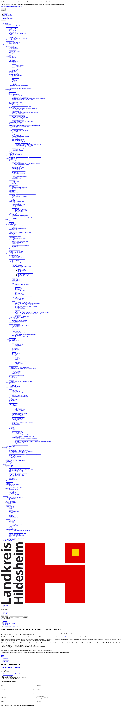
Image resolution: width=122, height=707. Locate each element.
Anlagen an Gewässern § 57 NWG (20, 445)
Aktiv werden (15, 343)
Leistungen (5, 44)
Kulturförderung (12, 92)
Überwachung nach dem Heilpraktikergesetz (22, 101)
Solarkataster (12, 426)
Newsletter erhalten (19, 363)
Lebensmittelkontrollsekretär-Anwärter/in (18, 452)
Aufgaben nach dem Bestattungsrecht (20, 95)
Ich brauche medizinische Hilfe (24, 274)
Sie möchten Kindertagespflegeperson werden (25, 211)
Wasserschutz (12, 428)
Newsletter (14, 354)
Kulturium (11, 222)
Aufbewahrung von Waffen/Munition (23, 302)
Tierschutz (14, 327)
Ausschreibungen (10, 41)
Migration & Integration (11, 224)
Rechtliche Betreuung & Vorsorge (16, 375)
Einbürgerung (12, 233)
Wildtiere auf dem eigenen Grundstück (23, 296)
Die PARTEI (12, 478)
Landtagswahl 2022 (13, 493)
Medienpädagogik (16, 69)
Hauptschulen (15, 81)
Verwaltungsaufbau (13, 517)
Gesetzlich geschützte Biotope (18, 417)
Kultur (7, 219)
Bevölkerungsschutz (13, 255)
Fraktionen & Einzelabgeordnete (13, 466)
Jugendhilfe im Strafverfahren (18, 169)
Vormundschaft (12, 190)
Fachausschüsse (9, 465)
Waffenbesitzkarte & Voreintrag (22, 316)
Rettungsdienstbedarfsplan (18, 257)
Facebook (5, 607)
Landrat (10, 515)
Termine (16, 359)
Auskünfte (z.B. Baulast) (14, 51)
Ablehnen (3, 9)
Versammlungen (12, 338)
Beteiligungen (12, 508)
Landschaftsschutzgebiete (17, 420)
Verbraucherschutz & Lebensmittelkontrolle (18, 336)
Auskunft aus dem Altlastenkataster (20, 395)
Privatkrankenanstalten (17, 265)
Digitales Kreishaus (7, 540)
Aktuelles (5, 23)
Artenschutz (14, 405)
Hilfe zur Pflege (12, 239)
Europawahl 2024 (13, 492)
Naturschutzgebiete (16, 424)
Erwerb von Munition (19, 307)
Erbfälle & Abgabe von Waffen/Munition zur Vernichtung (27, 303)
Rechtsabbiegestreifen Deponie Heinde (17, 33)
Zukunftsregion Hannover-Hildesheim (17, 538)
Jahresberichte (12, 512)
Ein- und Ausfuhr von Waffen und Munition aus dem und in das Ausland (31, 304)
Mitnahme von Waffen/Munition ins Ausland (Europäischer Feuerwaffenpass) (32, 312)
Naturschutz (11, 404)
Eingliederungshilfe (13, 366)
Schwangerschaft (15, 181)
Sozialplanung (12, 376)
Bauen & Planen (10, 46)
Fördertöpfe (8, 89)
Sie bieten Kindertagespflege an (22, 210)
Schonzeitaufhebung (19, 294)
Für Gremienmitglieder (14, 485)
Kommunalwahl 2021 (14, 494)
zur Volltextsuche (7, 14)
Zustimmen (3, 10)
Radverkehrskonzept (16, 522)
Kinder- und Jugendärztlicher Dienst (17, 115)
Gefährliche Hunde (16, 331)
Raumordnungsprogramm (14, 534)
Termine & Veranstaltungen (12, 39)
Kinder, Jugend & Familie (12, 158)
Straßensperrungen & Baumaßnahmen (14, 25)
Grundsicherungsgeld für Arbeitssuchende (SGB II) (20, 381)
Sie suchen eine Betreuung (21, 209)
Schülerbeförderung (13, 72)
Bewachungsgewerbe (16, 262)
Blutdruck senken (16, 132)
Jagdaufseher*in (18, 293)
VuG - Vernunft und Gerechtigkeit (16, 475)
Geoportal (8, 503)
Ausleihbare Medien (19, 65)
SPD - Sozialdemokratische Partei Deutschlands (19, 468)
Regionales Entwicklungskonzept (16, 535)
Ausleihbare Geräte (19, 66)
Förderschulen (15, 76)
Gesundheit (8, 93)
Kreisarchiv (11, 223)
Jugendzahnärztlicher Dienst (15, 122)
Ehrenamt (11, 341)
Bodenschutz (12, 394)
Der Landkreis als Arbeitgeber (13, 459)
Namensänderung (16, 197)
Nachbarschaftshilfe (16, 353)
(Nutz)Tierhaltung (16, 326)
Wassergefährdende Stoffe (18, 432)
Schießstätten (18, 315)
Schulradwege (15, 525)
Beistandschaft (15, 195)
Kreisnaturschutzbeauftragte (18, 418)
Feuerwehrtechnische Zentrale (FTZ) (17, 259)
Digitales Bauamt (13, 47)
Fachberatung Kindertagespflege (22, 164)
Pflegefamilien (12, 200)
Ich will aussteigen (22, 271)
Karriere (5, 447)
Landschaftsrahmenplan (17, 419)
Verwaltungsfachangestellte (15, 456)
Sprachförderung (13, 214)
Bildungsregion (12, 57)
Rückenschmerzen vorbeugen (18, 148)
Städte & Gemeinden (11, 539)
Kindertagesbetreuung (14, 202)
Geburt (13, 182)
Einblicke (17, 355)
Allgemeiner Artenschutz (20, 406)
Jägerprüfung (18, 287)
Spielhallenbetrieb (16, 279)
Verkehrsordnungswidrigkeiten (19, 321)
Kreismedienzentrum (13, 61)
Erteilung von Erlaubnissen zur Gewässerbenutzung (26, 440)
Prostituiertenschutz (19, 267)
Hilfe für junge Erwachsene (18, 167)
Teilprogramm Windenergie (15, 536)
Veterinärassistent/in (13, 457)
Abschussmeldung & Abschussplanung (23, 290)
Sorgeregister (15, 199)
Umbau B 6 (11, 34)
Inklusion (11, 369)
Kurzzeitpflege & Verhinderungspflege (20, 245)
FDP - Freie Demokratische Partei (16, 474)
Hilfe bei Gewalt (21, 269)
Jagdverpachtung (18, 288)
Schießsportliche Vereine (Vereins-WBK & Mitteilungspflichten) (29, 313)
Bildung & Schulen (10, 56)
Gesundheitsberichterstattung (15, 154)
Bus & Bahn (12, 520)
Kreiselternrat (12, 60)
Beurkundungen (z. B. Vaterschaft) (19, 196)
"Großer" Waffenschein (20, 308)
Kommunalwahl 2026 (14, 489)
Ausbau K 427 (12, 29)
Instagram (5, 605)
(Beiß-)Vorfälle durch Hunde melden (23, 332)
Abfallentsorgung (16, 391)
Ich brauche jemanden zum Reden (25, 273)
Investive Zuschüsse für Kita (18, 204)
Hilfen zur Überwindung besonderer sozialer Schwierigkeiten (22, 368)
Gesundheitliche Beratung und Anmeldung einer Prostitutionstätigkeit (24, 125)
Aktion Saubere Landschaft (18, 392)
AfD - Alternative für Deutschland (16, 471)
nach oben (3, 656)
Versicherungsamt (13, 377)
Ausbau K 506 (12, 30)
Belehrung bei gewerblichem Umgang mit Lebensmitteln (24, 108)
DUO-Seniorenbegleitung (15, 236)
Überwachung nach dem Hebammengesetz (21, 106)
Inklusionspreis (12, 498)
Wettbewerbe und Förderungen (22, 361)
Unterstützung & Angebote (18, 183)
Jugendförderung (13, 213)
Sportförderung (12, 90)
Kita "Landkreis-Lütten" (17, 205)
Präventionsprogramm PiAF (18, 118)
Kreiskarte (8, 505)
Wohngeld (11, 380)
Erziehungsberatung (16, 162)
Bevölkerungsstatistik (11, 501)
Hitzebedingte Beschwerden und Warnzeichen (25, 145)
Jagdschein (17, 285)
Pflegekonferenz (12, 248)
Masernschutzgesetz (16, 111)
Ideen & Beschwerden (14, 511)
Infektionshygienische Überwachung (20, 109)
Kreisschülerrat (12, 71)
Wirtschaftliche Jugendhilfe (18, 178)
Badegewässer (12, 152)
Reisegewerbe (15, 278)
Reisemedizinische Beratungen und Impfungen (22, 99)
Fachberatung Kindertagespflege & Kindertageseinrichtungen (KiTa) (27, 163)
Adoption (11, 159)
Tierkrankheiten (15, 329)
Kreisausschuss (9, 482)
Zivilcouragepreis (13, 499)
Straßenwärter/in (12, 455)
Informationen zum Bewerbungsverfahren (15, 460)
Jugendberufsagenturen (17, 168)
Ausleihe (14, 64)
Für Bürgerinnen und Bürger (15, 487)
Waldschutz (11, 427)
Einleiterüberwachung (19, 442)
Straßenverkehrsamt (10, 382)
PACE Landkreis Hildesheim (18, 173)
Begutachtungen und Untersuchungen (20, 97)
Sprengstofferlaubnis (19, 298)
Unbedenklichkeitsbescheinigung (22, 299)
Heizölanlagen (18, 433)
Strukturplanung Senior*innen (15, 252)
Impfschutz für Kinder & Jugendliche (20, 117)
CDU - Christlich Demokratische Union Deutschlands (21, 469)
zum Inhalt (5, 13)
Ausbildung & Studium (11, 448)
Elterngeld (11, 191)
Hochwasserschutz (13, 399)
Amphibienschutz (19, 408)
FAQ (10, 55)
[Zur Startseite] (43, 603)
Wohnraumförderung (13, 48)
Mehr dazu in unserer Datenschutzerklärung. (11, 6)
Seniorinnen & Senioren (11, 234)
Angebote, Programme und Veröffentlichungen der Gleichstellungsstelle (25, 157)
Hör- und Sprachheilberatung (18, 116)
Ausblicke (17, 357)
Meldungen (8, 24)
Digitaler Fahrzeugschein (14, 386)
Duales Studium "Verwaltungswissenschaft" (19, 450)
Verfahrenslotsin (15, 177)
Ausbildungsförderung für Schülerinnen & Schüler (20, 88)
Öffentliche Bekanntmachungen (13, 42)
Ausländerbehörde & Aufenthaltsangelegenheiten (20, 232)
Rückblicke (17, 358)
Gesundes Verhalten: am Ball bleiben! (20, 136)
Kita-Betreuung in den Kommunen (19, 206)
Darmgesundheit (15, 134)
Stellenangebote (9, 462)
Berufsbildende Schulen (17, 75)
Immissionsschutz (13, 400)
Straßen (10, 526)
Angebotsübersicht (13, 231)
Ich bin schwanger (22, 270)
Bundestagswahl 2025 (14, 491)
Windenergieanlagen (13, 43)
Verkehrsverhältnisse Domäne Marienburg (18, 38)
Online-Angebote (16, 70)
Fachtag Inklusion (16, 372)
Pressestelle (11, 516)
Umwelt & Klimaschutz (11, 387)
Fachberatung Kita (19, 166)
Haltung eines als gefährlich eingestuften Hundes (25, 334)
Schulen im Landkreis (14, 74)
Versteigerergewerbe (16, 280)
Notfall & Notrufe (16, 256)
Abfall (10, 389)
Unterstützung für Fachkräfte (18, 188)
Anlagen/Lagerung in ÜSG (18, 429)
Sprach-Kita (14, 218)
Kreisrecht (11, 513)
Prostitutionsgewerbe (19, 276)
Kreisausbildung (15, 260)
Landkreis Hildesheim (10, 667)
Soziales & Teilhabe (10, 339)
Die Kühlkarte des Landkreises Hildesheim (24, 146)
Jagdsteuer (17, 292)
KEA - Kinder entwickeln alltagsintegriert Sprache (23, 217)
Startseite (5, 621)
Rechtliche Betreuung (19, 344)
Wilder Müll (14, 390)
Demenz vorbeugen (16, 135)
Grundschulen (15, 79)
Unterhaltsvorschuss (13, 192)
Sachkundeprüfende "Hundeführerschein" (21, 325)
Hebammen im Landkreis (17, 104)
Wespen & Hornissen (19, 410)
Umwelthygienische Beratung (18, 113)
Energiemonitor (12, 397)
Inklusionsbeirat (15, 373)
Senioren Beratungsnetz (14, 250)
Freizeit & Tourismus (11, 502)
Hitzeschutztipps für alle (20, 141)
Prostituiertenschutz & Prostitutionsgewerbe (21, 266)
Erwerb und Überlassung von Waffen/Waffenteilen (26, 306)
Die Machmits (15, 348)
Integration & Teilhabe (14, 229)
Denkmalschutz (12, 50)
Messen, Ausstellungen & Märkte (16, 317)
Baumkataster (15, 412)
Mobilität (8, 519)
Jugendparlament (13, 58)
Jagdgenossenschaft (19, 289)
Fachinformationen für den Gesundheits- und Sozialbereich (28, 144)
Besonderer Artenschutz (20, 409)
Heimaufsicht (12, 237)
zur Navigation (6, 16)
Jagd (13, 283)
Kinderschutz (12, 186)
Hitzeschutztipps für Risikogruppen (22, 143)
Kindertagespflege (16, 208)
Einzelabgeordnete (13, 479)
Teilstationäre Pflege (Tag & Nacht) (20, 242)
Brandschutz (12, 52)
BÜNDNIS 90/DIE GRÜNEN (16, 470)
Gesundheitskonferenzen (17, 129)
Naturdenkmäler (15, 423)
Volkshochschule (13, 87)
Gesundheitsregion (13, 127)
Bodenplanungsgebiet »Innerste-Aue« (20, 396)
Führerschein (12, 383)
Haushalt (11, 510)
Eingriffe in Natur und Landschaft (19, 413)
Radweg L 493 (12, 32)
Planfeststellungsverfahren (12, 27)
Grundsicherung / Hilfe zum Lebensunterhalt (19, 367)
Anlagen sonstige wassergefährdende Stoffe (24, 436)
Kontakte (17, 364)
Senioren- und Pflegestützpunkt (19, 238)
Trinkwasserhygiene (13, 153)
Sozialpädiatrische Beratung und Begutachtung (22, 121)
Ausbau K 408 (12, 28)
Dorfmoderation (15, 349)
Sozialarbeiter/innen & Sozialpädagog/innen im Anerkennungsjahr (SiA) (25, 454)
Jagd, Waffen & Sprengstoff (15, 282)
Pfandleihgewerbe (16, 264)
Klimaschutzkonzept (13, 403)
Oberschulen (15, 83)
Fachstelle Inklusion (16, 371)
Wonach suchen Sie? (5, 617)
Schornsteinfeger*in (13, 322)
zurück (2, 655)
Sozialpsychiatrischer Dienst (15, 102)
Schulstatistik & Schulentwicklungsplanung (18, 85)
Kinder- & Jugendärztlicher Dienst (16, 201)
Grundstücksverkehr (13, 53)
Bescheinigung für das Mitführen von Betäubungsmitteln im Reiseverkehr (28, 98)
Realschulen (14, 84)
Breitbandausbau (13, 531)
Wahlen (8, 488)
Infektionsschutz (12, 107)
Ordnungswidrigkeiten (14, 318)
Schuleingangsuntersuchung (18, 120)
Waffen (13, 301)
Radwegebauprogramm (17, 524)
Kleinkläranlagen (18, 443)
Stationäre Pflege (15, 243)
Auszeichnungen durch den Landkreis (14, 497)
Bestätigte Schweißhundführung (22, 284)
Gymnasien (14, 80)
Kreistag (8, 483)
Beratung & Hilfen (13, 160)
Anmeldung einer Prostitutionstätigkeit (20, 126)
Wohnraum (14, 227)
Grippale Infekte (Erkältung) (18, 139)
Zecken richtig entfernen (17, 150)
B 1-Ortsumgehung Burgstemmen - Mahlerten (19, 530)
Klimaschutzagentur (13, 401)
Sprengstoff (14, 297)
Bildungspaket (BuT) (13, 340)
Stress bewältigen (16, 149)
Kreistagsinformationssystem (12, 484)
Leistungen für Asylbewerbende (16, 225)
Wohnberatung (18, 347)
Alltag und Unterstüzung (23, 275)
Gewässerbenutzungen (17, 431)
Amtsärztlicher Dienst (14, 94)
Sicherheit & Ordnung (11, 253)
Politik (4, 464)
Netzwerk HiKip (15, 172)
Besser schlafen (15, 131)
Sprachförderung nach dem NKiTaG (20, 215)
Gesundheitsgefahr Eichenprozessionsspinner (22, 137)
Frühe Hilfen (12, 180)
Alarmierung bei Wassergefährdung (22, 434)
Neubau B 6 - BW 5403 (14, 36)
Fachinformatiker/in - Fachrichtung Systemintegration (21, 451)
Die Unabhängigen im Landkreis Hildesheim (19, 473)
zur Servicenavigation (8, 18)
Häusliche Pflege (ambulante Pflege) (20, 241)
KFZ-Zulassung (12, 385)
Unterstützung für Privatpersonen (19, 187)
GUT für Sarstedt (13, 477)
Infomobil (14, 352)
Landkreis (5, 496)
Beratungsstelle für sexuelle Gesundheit (18, 123)
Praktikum (8, 461)
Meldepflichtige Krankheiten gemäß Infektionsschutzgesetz (25, 112)
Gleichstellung (9, 155)
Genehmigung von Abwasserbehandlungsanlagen (26, 438)
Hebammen (11, 103)
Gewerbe (11, 261)
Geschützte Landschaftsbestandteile (20, 415)
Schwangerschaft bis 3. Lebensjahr (19, 176)
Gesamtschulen (15, 78)
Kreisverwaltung (10, 506)
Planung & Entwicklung (11, 529)
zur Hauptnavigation (7, 15)
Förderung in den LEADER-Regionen (17, 533)
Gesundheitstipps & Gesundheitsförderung (18, 130)
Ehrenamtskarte (15, 350)
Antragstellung (15, 246)
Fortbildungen (15, 67)
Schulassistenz (15, 174)
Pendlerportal (12, 527)
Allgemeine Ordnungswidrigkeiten (19, 320)
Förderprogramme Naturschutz (19, 414)
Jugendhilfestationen (13, 185)
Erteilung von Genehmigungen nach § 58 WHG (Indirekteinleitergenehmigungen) (33, 441)
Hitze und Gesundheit (17, 140)
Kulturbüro (11, 220)
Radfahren (11, 521)
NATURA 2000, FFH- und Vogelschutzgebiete (22, 422)
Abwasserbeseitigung (16, 437)
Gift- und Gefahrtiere (16, 335)
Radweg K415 (12, 37)
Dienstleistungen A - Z (11, 446)
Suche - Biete (18, 362)
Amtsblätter (11, 507)
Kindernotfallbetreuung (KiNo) (19, 171)
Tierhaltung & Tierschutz (14, 324)
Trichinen (14, 330)
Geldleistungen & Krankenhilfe (19, 228)
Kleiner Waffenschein (19, 311)
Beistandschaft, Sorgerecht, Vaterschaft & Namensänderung (22, 194)
